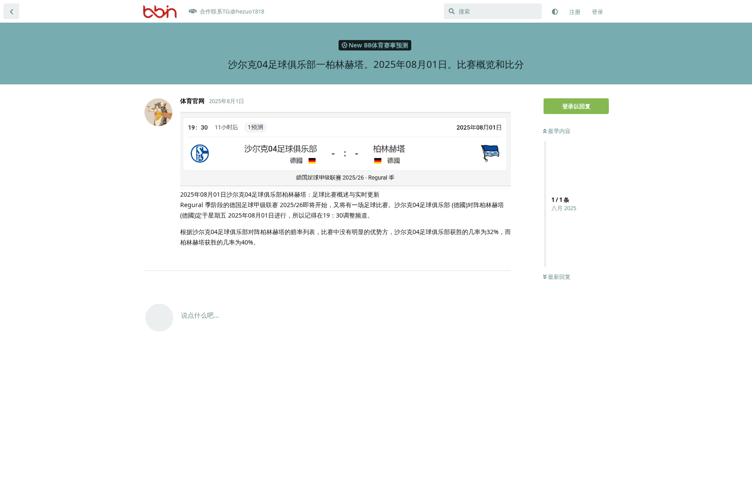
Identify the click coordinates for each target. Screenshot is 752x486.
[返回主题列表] (11, 11)
